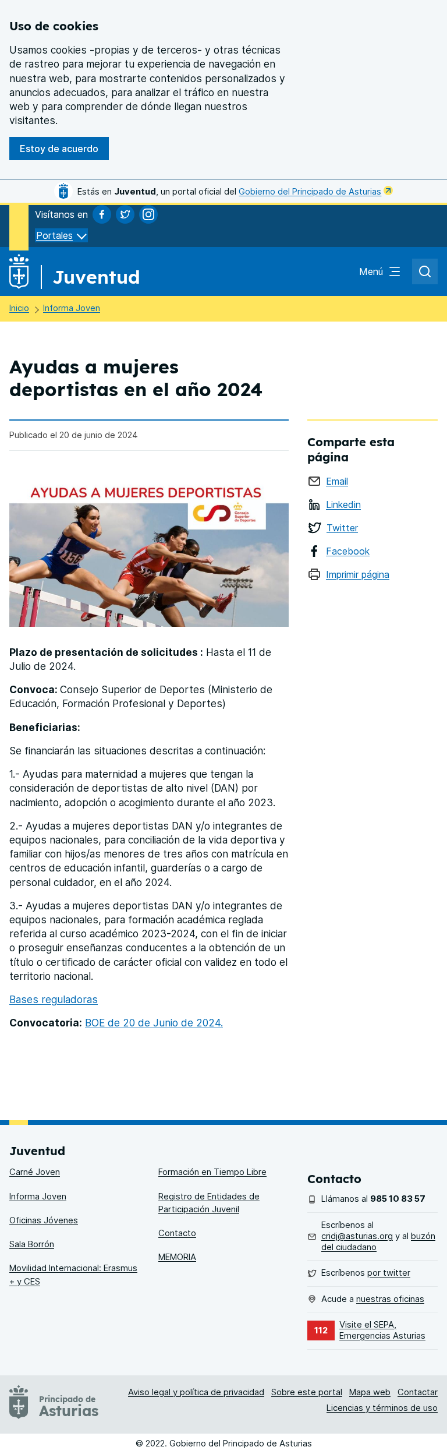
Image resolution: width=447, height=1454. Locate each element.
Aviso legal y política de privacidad (196, 1392)
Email (337, 481)
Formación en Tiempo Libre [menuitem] (212, 1172)
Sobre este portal (306, 1392)
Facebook (348, 551)
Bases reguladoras (53, 999)
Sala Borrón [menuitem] (31, 1244)
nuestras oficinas (390, 1299)
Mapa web (370, 1392)
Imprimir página (357, 574)
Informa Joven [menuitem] (37, 1196)
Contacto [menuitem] (177, 1233)
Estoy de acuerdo (59, 148)
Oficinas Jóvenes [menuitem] (43, 1220)
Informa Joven (71, 308)
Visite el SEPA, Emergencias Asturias (382, 1330)
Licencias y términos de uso (382, 1408)
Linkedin (343, 504)
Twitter (342, 528)
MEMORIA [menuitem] (177, 1257)
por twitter (388, 1273)
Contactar (418, 1392)
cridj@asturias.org (357, 1236)
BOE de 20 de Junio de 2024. (154, 1023)
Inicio (19, 308)
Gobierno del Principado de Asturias (310, 191)
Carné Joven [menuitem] (34, 1172)
